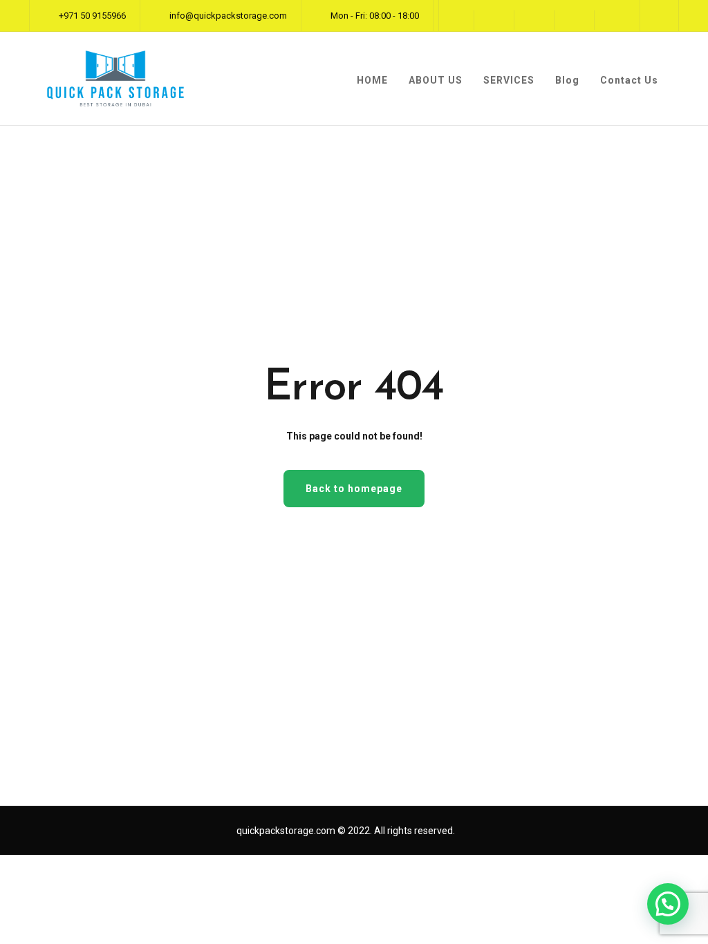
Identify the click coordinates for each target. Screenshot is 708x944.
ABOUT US (436, 80)
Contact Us (629, 80)
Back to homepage (354, 488)
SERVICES (508, 80)
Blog (567, 80)
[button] (668, 904)
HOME (372, 80)
